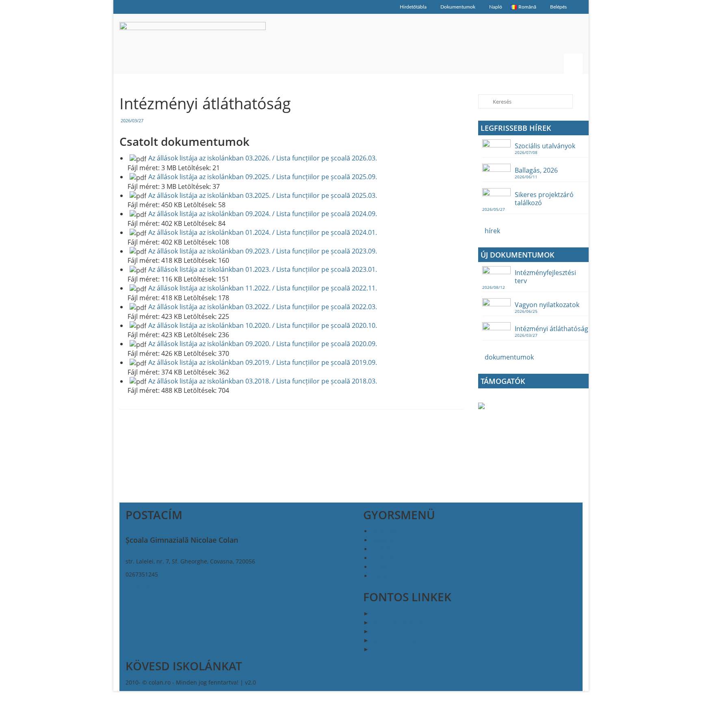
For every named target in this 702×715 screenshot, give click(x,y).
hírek (491, 230)
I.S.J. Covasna (388, 613)
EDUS (377, 631)
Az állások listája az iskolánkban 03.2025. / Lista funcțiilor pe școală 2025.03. (262, 195)
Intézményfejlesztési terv (545, 276)
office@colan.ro (151, 587)
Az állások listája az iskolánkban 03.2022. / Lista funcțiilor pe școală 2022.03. (262, 306)
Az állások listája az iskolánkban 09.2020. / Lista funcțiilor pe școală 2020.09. (262, 343)
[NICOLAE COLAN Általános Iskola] (192, 44)
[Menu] (573, 64)
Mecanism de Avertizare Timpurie (416, 640)
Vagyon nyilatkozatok (547, 304)
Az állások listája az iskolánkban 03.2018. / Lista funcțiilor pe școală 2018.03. (262, 381)
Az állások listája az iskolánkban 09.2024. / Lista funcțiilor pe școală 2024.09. (262, 213)
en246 (378, 649)
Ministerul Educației (397, 622)
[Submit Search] (484, 101)
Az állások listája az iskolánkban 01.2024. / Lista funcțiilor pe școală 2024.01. (262, 232)
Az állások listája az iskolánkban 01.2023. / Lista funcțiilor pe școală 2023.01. (262, 269)
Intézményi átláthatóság (551, 328)
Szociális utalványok (545, 145)
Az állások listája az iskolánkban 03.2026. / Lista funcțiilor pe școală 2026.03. (262, 158)
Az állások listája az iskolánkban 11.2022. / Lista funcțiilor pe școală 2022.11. (262, 288)
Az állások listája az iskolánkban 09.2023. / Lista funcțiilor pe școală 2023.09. (262, 251)
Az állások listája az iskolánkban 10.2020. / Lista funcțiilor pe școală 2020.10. (262, 325)
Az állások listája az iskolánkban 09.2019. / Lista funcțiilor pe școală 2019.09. (262, 362)
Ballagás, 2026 (536, 170)
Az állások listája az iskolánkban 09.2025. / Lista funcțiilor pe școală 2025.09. (262, 176)
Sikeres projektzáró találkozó (544, 198)
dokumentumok (508, 357)
